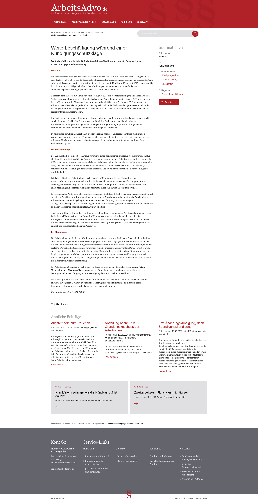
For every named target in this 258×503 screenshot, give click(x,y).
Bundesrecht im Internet (161, 456)
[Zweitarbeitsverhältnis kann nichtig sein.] (168, 403)
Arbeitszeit (169, 397)
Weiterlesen (58, 364)
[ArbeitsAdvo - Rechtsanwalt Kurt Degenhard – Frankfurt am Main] (79, 13)
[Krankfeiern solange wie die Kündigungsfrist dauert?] (89, 407)
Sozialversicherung (114, 340)
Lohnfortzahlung (169, 79)
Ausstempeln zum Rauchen (70, 323)
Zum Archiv (170, 102)
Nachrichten (167, 84)
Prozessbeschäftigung (172, 94)
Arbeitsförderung (142, 335)
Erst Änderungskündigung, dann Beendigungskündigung (181, 325)
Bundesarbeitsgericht (127, 456)
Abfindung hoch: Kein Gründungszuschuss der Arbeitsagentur (122, 326)
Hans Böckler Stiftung (192, 479)
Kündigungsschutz (170, 75)
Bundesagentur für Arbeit (97, 456)
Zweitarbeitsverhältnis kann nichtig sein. (162, 392)
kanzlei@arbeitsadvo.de (62, 468)
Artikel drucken (61, 304)
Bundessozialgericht (127, 460)
